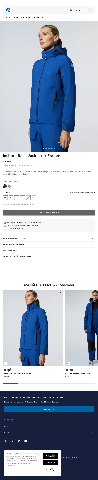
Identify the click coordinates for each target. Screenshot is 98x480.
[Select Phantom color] (5, 370)
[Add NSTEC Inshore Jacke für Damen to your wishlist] (60, 293)
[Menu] (90, 10)
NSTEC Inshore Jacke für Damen (17, 374)
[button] (43, 148)
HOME (5, 17)
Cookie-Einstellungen (50, 469)
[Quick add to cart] (5, 363)
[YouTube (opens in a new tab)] (25, 441)
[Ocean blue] (5, 186)
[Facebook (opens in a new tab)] (5, 441)
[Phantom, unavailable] (9, 186)
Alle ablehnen (51, 462)
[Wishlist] (80, 10)
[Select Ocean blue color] (9, 370)
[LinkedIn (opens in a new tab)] (19, 441)
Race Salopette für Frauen (77, 374)
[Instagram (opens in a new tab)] (12, 441)
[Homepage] (8, 10)
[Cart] (84, 10)
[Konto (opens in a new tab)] (75, 10)
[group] (33, 334)
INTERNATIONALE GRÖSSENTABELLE (82, 192)
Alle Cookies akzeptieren (50, 456)
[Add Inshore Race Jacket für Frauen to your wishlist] (95, 23)
